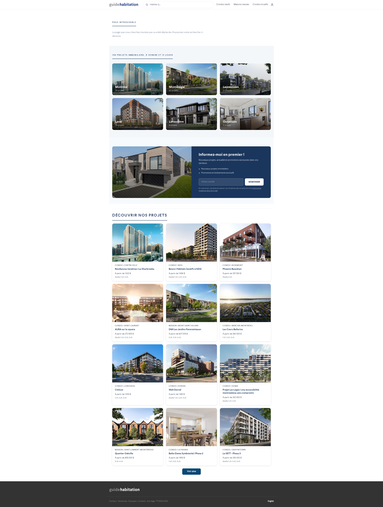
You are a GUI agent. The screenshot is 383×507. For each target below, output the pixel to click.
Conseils (142, 501)
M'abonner (254, 182)
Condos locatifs (260, 4)
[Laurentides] (245, 79)
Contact (113, 501)
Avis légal (151, 501)
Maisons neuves (241, 4)
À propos (132, 501)
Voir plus (191, 471)
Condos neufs (223, 4)
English (271, 501)
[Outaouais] (245, 114)
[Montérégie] (191, 79)
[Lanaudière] (191, 114)
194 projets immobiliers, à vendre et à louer (142, 55)
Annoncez (122, 501)
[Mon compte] (272, 4)
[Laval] (137, 114)
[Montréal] (137, 79)
